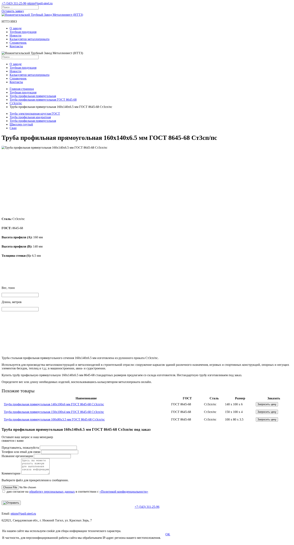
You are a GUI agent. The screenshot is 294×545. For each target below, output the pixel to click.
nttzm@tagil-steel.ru (40, 3)
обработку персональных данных (52, 491)
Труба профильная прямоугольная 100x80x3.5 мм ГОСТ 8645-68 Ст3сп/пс (54, 419)
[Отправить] (11, 503)
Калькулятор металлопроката (29, 39)
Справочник (18, 42)
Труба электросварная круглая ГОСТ (35, 113)
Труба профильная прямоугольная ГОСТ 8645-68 (43, 99)
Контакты (16, 46)
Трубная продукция (23, 32)
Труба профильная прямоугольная (33, 96)
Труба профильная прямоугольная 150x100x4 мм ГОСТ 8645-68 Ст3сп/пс (54, 412)
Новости (15, 35)
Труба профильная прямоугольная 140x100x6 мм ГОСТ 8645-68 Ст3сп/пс (54, 404)
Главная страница (22, 89)
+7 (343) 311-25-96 (14, 3)
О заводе (16, 28)
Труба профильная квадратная (30, 117)
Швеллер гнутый (21, 124)
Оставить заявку (13, 11)
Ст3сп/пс (16, 103)
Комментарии (11, 473)
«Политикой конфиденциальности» (123, 491)
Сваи (13, 128)
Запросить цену (266, 404)
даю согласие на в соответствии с (77, 491)
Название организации (17, 456)
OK (167, 534)
